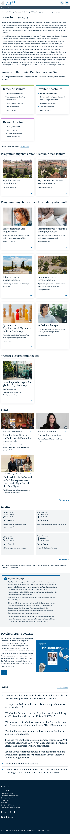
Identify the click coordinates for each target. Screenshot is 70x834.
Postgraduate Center (6, 8)
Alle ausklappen (62, 687)
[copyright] (30, 176)
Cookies (47, 830)
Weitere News (64, 500)
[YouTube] (10, 812)
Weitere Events (63, 559)
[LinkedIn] (6, 812)
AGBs (2, 830)
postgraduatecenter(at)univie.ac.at (11, 807)
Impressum (40, 830)
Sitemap (8, 830)
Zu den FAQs (25, 146)
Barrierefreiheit (31, 830)
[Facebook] (14, 812)
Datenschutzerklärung (18, 830)
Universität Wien (7, 12)
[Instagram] (2, 812)
